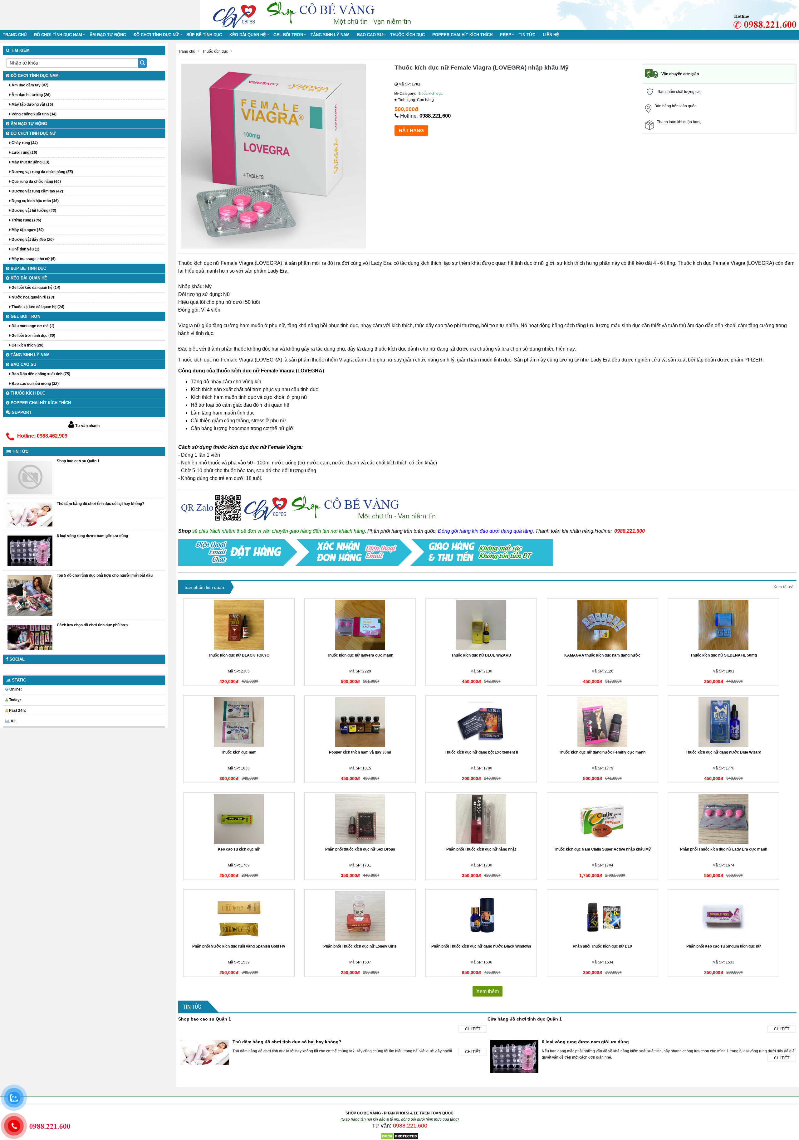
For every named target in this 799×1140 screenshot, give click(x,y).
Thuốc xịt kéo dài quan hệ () (37, 307)
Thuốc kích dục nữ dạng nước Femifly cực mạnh (602, 752)
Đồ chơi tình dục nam (58, 34)
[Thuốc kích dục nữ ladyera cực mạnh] (360, 625)
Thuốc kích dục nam (239, 752)
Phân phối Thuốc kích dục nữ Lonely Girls (360, 946)
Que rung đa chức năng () (36, 181)
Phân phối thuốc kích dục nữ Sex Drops (360, 849)
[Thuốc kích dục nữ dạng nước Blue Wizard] (723, 722)
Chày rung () (24, 143)
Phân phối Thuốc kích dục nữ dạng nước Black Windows (481, 946)
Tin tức (527, 34)
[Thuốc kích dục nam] (239, 722)
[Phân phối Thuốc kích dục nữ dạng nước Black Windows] (481, 916)
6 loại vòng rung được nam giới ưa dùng (585, 1041)
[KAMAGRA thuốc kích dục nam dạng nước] (602, 625)
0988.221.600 (435, 116)
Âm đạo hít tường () (31, 95)
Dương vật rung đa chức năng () (42, 172)
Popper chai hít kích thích (462, 34)
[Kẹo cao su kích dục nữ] (239, 819)
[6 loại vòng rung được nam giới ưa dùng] (29, 550)
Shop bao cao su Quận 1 (204, 1018)
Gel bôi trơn (288, 34)
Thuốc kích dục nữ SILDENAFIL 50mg (723, 655)
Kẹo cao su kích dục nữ (239, 849)
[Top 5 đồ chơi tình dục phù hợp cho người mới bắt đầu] (29, 595)
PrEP (505, 34)
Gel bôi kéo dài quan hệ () (35, 287)
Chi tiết (472, 1029)
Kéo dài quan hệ (247, 34)
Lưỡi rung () (24, 152)
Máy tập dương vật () (32, 104)
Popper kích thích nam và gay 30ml (360, 752)
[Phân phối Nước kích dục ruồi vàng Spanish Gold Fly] (239, 916)
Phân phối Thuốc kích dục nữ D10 (602, 946)
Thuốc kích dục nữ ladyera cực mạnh (360, 655)
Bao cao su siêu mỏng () (35, 383)
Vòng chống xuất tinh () (33, 114)
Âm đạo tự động (108, 34)
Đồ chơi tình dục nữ (156, 34)
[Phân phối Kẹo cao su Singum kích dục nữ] (723, 916)
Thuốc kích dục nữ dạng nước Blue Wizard (723, 752)
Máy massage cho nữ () (33, 259)
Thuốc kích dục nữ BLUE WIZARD (481, 655)
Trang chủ (15, 34)
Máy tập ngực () (27, 230)
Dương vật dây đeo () (32, 239)
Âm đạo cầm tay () (29, 85)
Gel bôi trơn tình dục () (33, 335)
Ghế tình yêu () (25, 249)
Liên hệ (551, 34)
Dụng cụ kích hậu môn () (35, 201)
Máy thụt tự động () (30, 162)
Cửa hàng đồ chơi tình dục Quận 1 (525, 1018)
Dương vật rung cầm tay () (37, 191)
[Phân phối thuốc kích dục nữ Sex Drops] (360, 819)
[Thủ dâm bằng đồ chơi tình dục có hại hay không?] (29, 515)
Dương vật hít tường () (33, 210)
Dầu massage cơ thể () (32, 326)
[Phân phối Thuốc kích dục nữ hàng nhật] (481, 819)
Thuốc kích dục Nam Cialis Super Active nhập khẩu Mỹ (602, 849)
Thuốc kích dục (407, 34)
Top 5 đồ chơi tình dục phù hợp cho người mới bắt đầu (105, 575)
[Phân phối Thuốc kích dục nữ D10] (602, 916)
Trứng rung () (26, 220)
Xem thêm (487, 991)
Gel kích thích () (27, 345)
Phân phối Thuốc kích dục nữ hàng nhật (481, 849)
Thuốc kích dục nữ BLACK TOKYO (238, 655)
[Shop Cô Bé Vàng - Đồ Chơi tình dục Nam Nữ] (235, 14)
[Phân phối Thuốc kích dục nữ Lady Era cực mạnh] (723, 819)
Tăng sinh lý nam (330, 34)
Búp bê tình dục (204, 34)
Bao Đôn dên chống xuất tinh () (40, 374)
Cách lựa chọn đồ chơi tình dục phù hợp (92, 625)
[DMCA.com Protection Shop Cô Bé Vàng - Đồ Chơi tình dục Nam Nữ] (400, 1136)
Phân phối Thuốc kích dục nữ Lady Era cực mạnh (723, 849)
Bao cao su (370, 34)
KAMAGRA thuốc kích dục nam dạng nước (602, 655)
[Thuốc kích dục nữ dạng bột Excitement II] (481, 722)
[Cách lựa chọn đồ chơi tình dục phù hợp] (29, 637)
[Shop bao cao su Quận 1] (29, 477)
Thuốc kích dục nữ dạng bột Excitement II (481, 752)
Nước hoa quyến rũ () (32, 297)
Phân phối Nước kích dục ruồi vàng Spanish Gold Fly (238, 946)
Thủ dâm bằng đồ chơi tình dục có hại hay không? (287, 1041)
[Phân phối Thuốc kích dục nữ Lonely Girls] (360, 916)
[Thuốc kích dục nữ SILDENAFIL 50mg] (723, 625)
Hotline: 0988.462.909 (42, 436)
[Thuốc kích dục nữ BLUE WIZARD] (481, 625)
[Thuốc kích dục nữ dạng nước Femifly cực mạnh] (602, 722)
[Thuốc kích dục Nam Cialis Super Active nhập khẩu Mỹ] (602, 819)
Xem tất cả (783, 587)
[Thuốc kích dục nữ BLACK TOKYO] (239, 625)
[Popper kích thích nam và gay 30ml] (360, 722)
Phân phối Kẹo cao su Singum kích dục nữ (723, 946)
